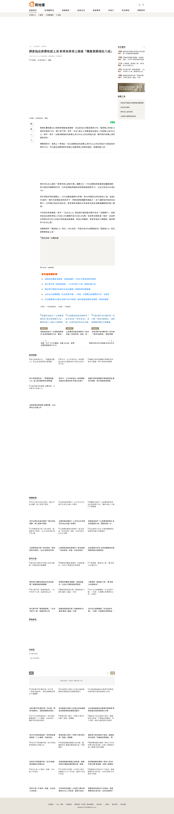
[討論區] (31, 134)
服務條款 (77, 804)
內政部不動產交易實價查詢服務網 (132, 103)
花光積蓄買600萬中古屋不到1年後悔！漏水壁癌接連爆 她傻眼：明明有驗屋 (77, 299)
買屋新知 (141, 10)
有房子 (111, 10)
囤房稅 (68, 306)
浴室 (59, 15)
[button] (143, 4)
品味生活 (81, 10)
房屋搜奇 (66, 10)
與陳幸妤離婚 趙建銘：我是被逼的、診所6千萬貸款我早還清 (70, 279)
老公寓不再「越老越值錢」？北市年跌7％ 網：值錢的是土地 (70, 284)
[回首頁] (37, 3)
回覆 (112, 673)
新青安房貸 (52, 306)
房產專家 (96, 10)
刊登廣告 (50, 804)
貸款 (42, 306)
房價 (60, 306)
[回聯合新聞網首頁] (31, 3)
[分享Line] (31, 129)
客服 (61, 804)
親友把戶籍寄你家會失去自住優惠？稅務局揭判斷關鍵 (67, 289)
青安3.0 (33, 15)
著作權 (83, 804)
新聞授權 (69, 804)
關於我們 (115, 804)
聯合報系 (99, 804)
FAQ (57, 804)
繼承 (41, 15)
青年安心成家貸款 (126, 112)
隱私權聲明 (90, 804)
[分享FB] (31, 123)
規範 (31, 673)
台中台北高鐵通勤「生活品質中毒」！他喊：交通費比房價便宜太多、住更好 (77, 294)
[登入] (139, 5)
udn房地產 (36, 46)
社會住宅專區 (125, 107)
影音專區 (126, 10)
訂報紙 (107, 804)
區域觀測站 (49, 10)
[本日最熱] (144, 47)
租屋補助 (50, 15)
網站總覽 (123, 804)
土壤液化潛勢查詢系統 (128, 116)
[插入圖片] (107, 673)
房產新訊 (33, 10)
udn (30, 46)
